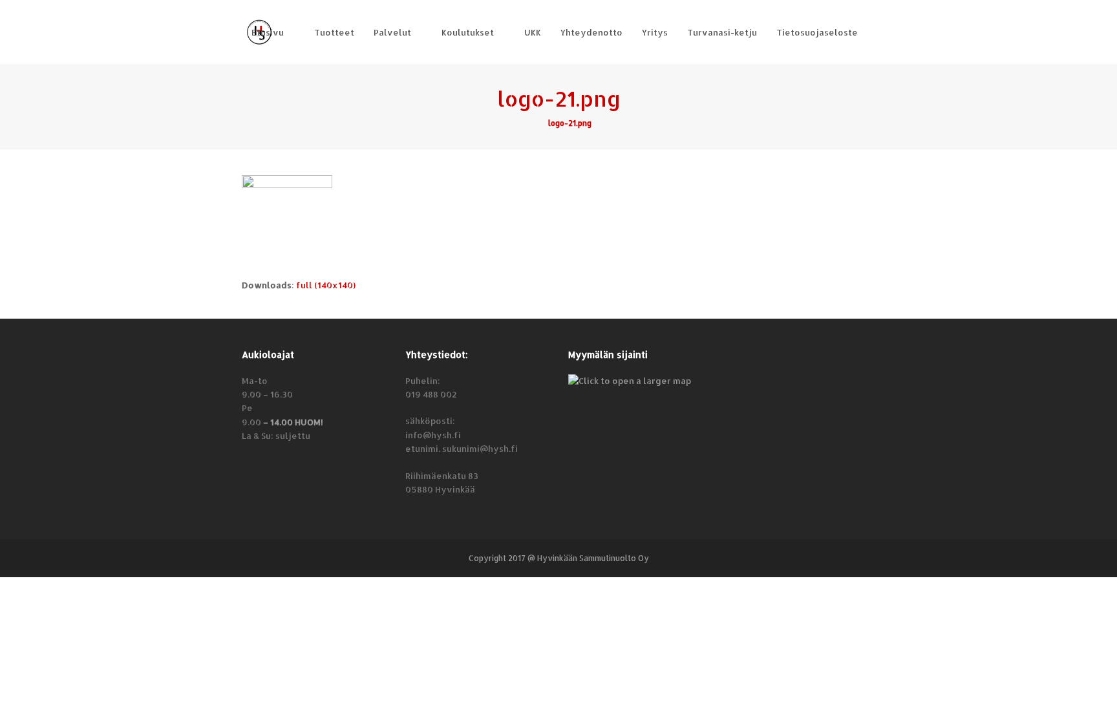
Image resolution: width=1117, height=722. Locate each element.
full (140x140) (326, 285)
